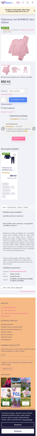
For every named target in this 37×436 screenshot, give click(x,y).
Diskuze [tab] (19, 207)
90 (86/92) (5, 184)
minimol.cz (7, 316)
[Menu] (33, 2)
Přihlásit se (7, 369)
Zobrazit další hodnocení (27, 291)
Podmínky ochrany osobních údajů (11, 327)
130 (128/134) (6, 193)
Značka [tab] (26, 207)
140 (13, 193)
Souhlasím (18, 431)
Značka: (7, 32)
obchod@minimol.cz (10, 307)
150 (4, 196)
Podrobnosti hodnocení (26, 30)
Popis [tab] (4, 207)
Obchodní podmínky (7, 324)
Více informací (27, 420)
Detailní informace (6, 112)
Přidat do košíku (19, 100)
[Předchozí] (3, 129)
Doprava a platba (6, 332)
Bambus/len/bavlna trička (18, 271)
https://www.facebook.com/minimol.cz (16, 313)
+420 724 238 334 (9, 310)
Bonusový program (7, 335)
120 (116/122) (6, 190)
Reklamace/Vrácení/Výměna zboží (11, 329)
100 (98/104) (6, 187)
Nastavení (17, 425)
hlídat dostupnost (6, 104)
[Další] (34, 129)
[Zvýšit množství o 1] (7, 98)
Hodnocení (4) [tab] (11, 207)
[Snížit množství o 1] (7, 101)
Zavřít (11, 145)
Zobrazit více (19, 138)
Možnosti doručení (6, 94)
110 (12, 187)
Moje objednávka (6, 340)
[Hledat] (23, 2)
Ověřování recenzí (6, 337)
